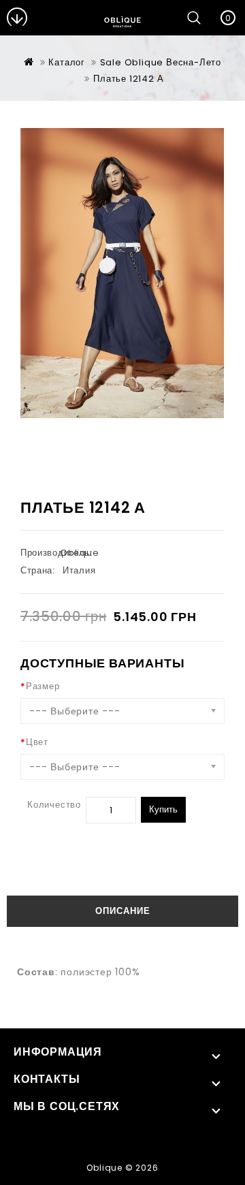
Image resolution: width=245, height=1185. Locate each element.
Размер (43, 686)
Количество (54, 804)
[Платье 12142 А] (122, 273)
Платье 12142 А (128, 78)
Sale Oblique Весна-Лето (160, 62)
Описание (122, 910)
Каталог (66, 62)
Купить (163, 809)
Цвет (37, 742)
